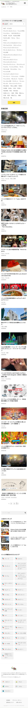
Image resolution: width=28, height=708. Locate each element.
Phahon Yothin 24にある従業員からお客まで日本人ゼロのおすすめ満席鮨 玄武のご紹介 (18, 530)
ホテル (7, 686)
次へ (16, 503)
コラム (20, 686)
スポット (7, 682)
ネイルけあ (8, 497)
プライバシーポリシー (17, 700)
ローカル (7, 178)
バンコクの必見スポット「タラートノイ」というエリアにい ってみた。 (19, 522)
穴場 (4, 319)
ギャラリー (8, 691)
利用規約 (8, 700)
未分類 (4, 395)
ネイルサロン (8, 378)
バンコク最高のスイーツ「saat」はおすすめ (18, 545)
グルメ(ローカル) (6, 171)
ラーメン (3, 426)
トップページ (3, 6)
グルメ (4, 195)
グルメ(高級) (5, 146)
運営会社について (10, 702)
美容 (4, 369)
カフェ (3, 178)
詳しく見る (14, 119)
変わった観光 (13, 178)
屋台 (7, 352)
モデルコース (5, 442)
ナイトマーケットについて (8, 343)
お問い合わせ (19, 702)
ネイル (3, 378)
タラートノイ (4, 129)
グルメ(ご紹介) (6, 122)
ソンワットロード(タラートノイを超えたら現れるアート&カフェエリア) (19, 538)
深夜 (3, 473)
